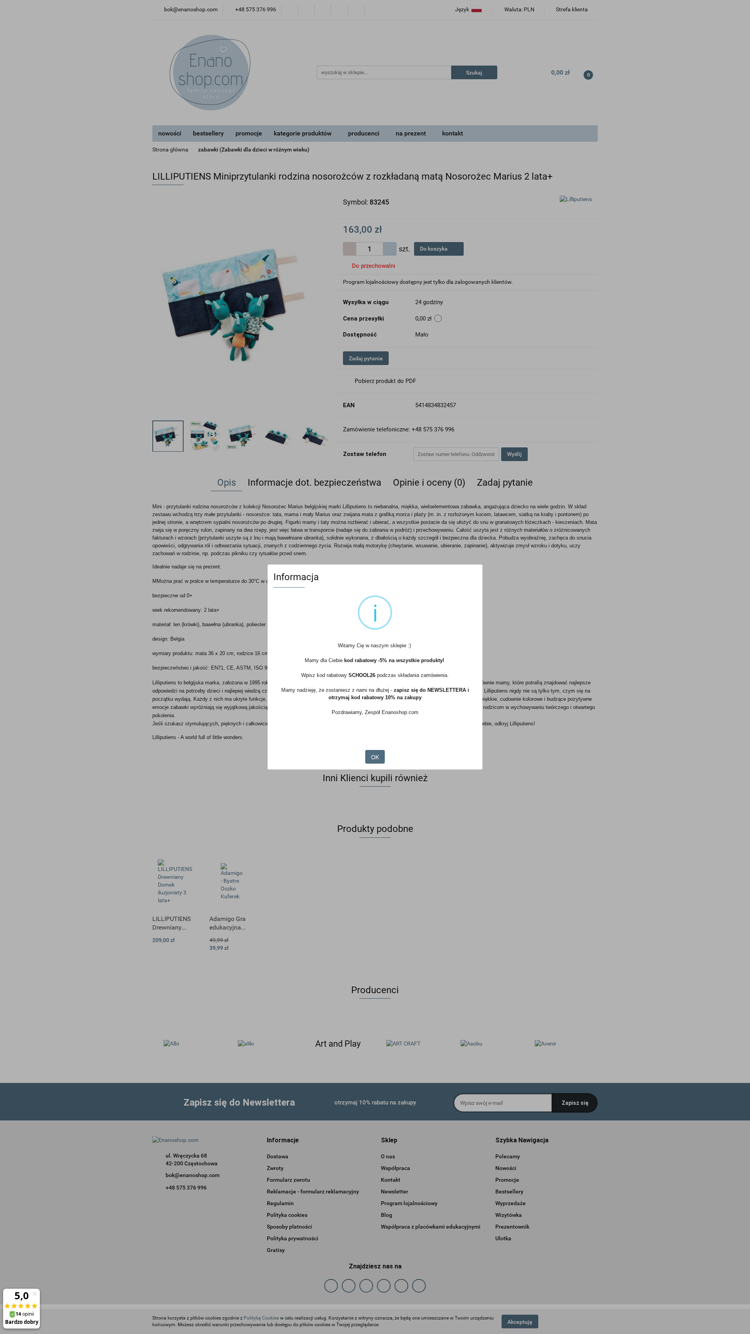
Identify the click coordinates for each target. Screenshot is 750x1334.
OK (375, 757)
